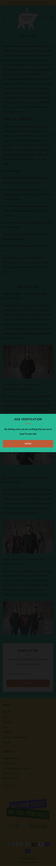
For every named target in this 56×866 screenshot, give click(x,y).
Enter (28, 443)
